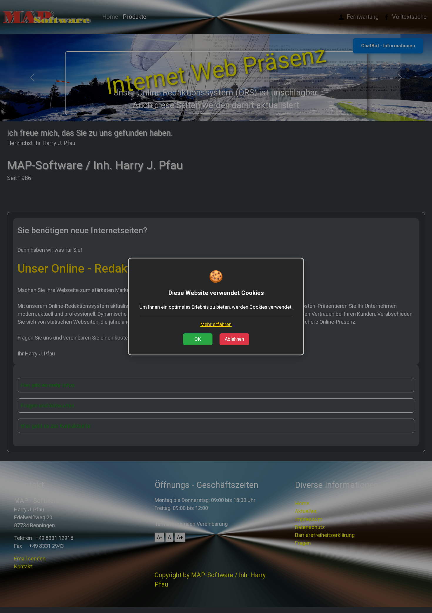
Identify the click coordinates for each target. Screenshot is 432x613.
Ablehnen (234, 339)
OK (198, 339)
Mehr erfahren (216, 324)
